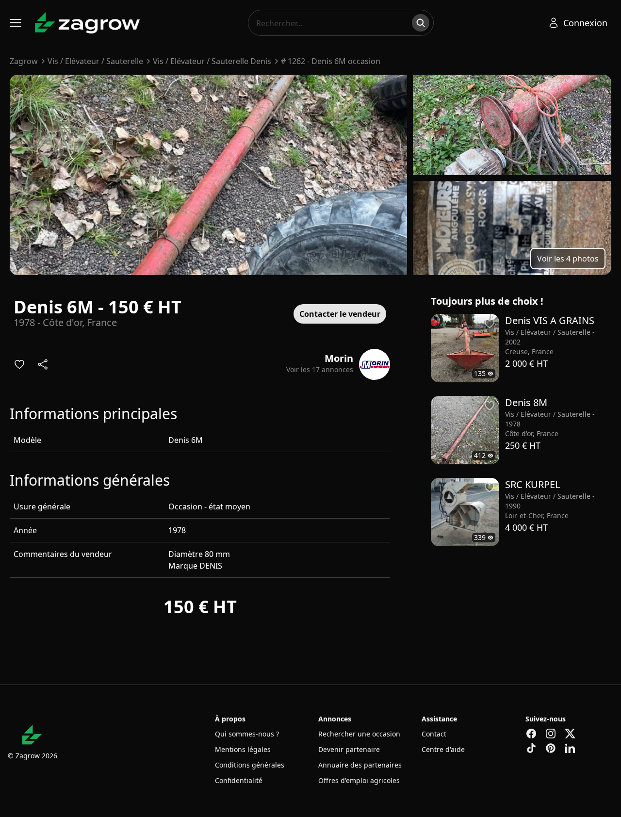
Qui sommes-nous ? (247, 733)
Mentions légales (243, 749)
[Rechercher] (420, 23)
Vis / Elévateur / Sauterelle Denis (212, 61)
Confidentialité (238, 780)
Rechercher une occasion (359, 733)
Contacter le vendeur (339, 314)
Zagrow (24, 61)
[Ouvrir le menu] (15, 22)
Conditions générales (249, 764)
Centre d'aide (443, 749)
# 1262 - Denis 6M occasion (330, 61)
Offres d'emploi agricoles (359, 780)
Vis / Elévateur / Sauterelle (95, 61)
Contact (434, 733)
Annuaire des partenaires (360, 764)
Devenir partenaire (349, 749)
